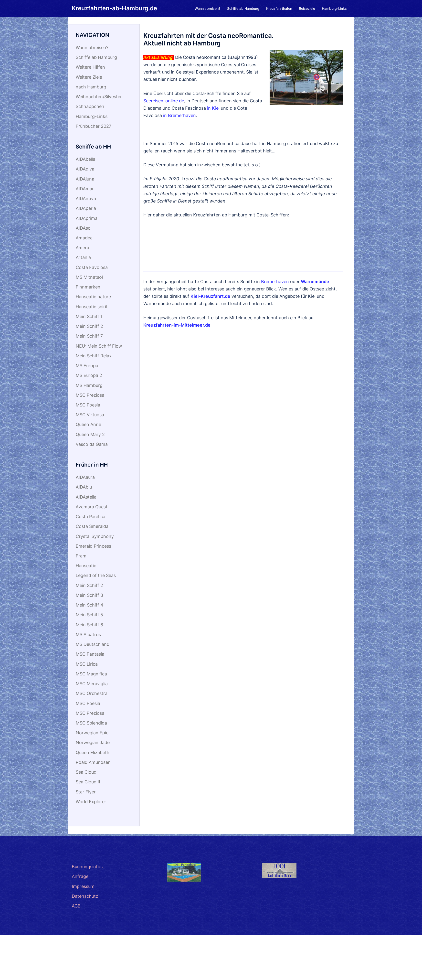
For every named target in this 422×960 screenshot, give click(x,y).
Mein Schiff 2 (89, 326)
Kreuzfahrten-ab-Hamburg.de (114, 8)
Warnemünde (315, 281)
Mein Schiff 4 (89, 605)
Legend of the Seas (96, 575)
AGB (76, 905)
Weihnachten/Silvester (99, 96)
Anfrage (80, 876)
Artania (83, 257)
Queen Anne (88, 424)
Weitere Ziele (89, 77)
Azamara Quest (91, 506)
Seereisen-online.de (163, 100)
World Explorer (91, 801)
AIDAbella (85, 159)
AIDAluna (85, 178)
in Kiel (213, 108)
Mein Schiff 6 (89, 624)
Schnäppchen (90, 106)
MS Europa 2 (89, 375)
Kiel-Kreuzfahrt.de (210, 296)
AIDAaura (85, 477)
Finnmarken (88, 286)
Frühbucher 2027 (93, 126)
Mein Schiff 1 (89, 316)
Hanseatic (86, 565)
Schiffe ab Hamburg (243, 8)
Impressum (83, 886)
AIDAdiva (85, 168)
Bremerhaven (275, 281)
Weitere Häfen (90, 67)
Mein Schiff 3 (89, 595)
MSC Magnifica (91, 673)
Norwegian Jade (93, 742)
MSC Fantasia (90, 654)
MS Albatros (88, 634)
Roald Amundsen (93, 762)
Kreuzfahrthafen (279, 8)
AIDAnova (86, 198)
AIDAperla (86, 208)
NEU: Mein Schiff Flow (99, 346)
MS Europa (87, 365)
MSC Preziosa (90, 395)
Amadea (84, 237)
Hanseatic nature (93, 296)
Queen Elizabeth (92, 752)
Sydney (79, 951)
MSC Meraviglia (92, 683)
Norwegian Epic (92, 732)
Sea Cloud (86, 772)
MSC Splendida (91, 722)
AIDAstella (86, 497)
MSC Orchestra (91, 693)
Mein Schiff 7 (89, 336)
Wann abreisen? (207, 8)
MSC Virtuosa (90, 414)
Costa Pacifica (90, 516)
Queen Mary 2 (90, 434)
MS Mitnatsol (89, 277)
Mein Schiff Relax (94, 355)
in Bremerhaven (179, 115)
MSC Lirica (87, 664)
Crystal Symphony (95, 536)
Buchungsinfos (87, 866)
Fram (81, 555)
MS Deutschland (92, 644)
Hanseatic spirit (92, 306)
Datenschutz (85, 896)
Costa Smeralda (92, 526)
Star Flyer (86, 791)
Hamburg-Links (334, 8)
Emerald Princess (93, 546)
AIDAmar (85, 188)
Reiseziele (307, 8)
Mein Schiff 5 (89, 614)
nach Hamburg (91, 86)
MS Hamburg (89, 385)
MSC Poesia (88, 404)
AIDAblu (84, 487)
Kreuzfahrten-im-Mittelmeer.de (177, 325)
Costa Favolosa (92, 267)
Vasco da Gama (92, 444)
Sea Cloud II (88, 781)
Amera (82, 247)
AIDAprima (86, 218)
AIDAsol (84, 228)
